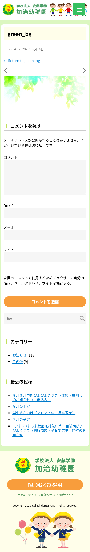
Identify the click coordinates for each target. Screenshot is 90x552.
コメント (11, 157)
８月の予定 (21, 406)
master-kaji (12, 49)
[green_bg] (45, 94)
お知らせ (19, 355)
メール (10, 227)
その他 (17, 361)
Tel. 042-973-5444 (45, 485)
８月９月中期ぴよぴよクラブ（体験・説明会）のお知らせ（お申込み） (49, 397)
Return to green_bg (22, 60)
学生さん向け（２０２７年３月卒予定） (43, 412)
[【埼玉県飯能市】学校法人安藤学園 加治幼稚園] (45, 14)
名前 (8, 205)
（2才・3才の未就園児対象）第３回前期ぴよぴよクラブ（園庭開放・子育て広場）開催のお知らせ (49, 430)
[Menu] (79, 9)
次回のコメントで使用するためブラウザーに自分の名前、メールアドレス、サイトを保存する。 (44, 280)
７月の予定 (21, 419)
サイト (9, 249)
